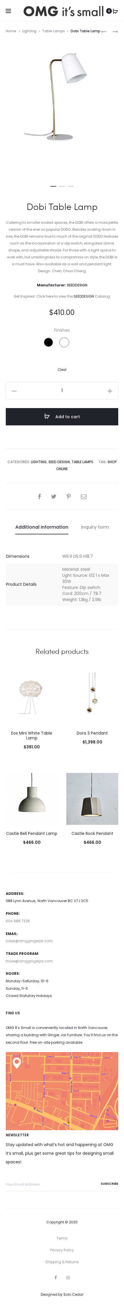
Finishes (62, 330)
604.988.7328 (18, 921)
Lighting (29, 31)
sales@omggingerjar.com (29, 940)
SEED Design (59, 461)
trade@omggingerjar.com (29, 961)
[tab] (42, 527)
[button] (53, 185)
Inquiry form (95, 527)
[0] (115, 11)
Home (11, 31)
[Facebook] (56, 1278)
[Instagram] (68, 1278)
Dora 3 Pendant (92, 733)
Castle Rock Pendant (92, 833)
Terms (62, 1238)
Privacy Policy (62, 1250)
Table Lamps (53, 31)
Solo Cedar (73, 1294)
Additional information (41, 527)
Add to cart (67, 417)
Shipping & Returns (62, 1261)
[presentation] (9, 698)
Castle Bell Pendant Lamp (31, 833)
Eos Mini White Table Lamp (31, 735)
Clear (62, 369)
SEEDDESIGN (84, 296)
